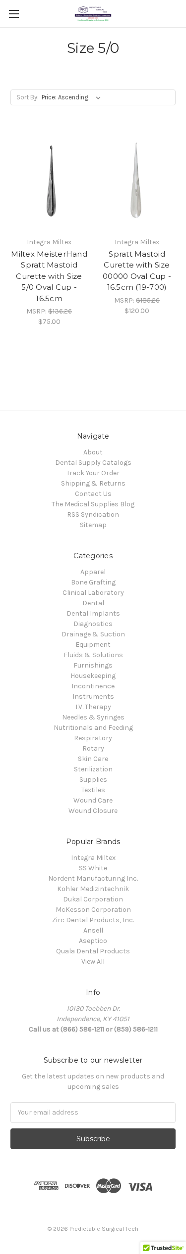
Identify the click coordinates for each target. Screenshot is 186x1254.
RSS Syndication (93, 514)
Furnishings (93, 665)
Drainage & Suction (93, 634)
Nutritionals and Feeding (93, 727)
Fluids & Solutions (93, 655)
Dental (93, 603)
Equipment (93, 644)
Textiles (93, 790)
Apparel (93, 572)
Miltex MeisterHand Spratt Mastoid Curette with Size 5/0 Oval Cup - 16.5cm (49, 276)
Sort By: (27, 97)
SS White (93, 868)
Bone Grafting (93, 582)
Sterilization (93, 769)
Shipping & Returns (93, 483)
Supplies (93, 779)
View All (93, 961)
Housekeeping (93, 676)
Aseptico (93, 941)
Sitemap (93, 525)
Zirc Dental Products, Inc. (93, 920)
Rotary (93, 748)
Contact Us (93, 494)
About (93, 452)
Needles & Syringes (93, 717)
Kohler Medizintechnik (93, 889)
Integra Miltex (93, 857)
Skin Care (93, 759)
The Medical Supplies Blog (93, 504)
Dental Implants (93, 613)
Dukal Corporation (93, 899)
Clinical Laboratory (93, 592)
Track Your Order (93, 473)
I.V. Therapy (93, 707)
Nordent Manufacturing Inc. (93, 878)
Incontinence (93, 686)
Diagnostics (93, 624)
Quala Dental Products (93, 951)
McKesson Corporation (93, 909)
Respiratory (93, 738)
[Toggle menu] (13, 13)
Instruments (93, 696)
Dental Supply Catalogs (93, 462)
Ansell (93, 930)
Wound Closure (93, 810)
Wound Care (93, 800)
